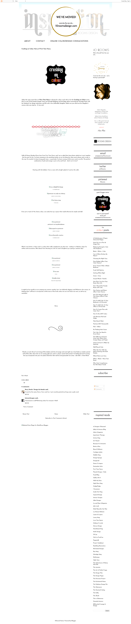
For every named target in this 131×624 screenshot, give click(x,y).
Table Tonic (96, 560)
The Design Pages (98, 575)
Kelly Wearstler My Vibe (100, 509)
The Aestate (96, 567)
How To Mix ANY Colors (100, 314)
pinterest (52, 196)
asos (56, 274)
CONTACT (40, 41)
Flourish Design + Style (99, 472)
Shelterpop (96, 557)
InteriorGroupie (30, 398)
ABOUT (27, 41)
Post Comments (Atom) (60, 418)
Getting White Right (99, 273)
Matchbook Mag (98, 528)
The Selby (96, 592)
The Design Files (98, 573)
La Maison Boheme (98, 511)
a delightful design (56, 189)
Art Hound (96, 440)
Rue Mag (95, 551)
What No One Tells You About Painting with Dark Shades (100, 351)
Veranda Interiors (98, 601)
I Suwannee (96, 489)
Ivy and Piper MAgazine (100, 503)
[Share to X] (25, 380)
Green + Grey (97, 276)
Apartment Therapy (99, 435)
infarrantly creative (56, 237)
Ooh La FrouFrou (98, 537)
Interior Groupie (97, 497)
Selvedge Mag (97, 554)
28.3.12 (27, 394)
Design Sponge (97, 457)
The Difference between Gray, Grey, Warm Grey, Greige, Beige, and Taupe (100, 338)
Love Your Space (98, 520)
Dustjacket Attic (98, 466)
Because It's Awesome (99, 443)
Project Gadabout (98, 543)
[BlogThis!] (23, 380)
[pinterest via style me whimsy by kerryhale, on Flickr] (56, 193)
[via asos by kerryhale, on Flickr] (56, 271)
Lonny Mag (96, 517)
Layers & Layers (98, 514)
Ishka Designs (97, 500)
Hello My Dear (97, 480)
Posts (97, 386)
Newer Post (26, 414)
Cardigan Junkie (97, 452)
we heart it (58, 267)
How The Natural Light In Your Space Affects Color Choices (100, 296)
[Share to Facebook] (26, 380)
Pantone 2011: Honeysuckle (100, 324)
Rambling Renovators (99, 546)
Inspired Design (97, 494)
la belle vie (58, 260)
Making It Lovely (98, 523)
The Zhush (96, 595)
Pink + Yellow (97, 326)
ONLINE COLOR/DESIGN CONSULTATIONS (69, 41)
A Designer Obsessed (99, 426)
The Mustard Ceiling (99, 590)
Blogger (73, 620)
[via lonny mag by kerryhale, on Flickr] (56, 200)
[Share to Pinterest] (28, 380)
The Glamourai (97, 587)
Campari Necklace (58, 280)
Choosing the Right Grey (100, 258)
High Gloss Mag (97, 483)
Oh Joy (95, 534)
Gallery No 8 (97, 477)
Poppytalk (96, 540)
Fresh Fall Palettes (98, 270)
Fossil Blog (96, 475)
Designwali (96, 460)
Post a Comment (28, 406)
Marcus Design (97, 526)
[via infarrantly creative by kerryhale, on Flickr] (56, 235)
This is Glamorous (98, 598)
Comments (98, 389)
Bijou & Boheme (97, 449)
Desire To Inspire (98, 463)
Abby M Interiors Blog (99, 429)
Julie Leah (96, 506)
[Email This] (22, 380)
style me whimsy (58, 196)
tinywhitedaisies (59, 224)
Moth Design (97, 531)
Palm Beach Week (98, 321)
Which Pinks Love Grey (99, 356)
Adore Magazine (98, 432)
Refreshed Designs (98, 548)
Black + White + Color (99, 251)
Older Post (86, 414)
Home (56, 414)
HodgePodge (97, 486)
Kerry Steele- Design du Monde (35, 389)
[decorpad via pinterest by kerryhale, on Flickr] (56, 228)
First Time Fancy (45, 99)
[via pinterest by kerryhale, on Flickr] (56, 222)
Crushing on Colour (79, 99)
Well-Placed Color (98, 347)
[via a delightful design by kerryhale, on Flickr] (56, 187)
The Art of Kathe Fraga (100, 570)
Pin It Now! (25, 375)
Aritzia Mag (96, 438)
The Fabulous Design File (100, 584)
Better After (96, 446)
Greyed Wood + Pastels (100, 278)
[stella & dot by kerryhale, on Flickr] (56, 278)
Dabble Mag (97, 455)
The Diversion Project (99, 578)
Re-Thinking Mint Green (100, 329)
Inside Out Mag (97, 492)
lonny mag (56, 202)
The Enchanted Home (99, 581)
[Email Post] (24, 382)
